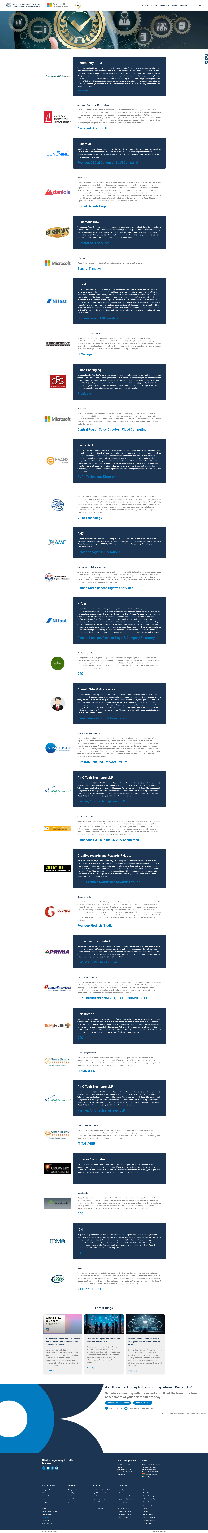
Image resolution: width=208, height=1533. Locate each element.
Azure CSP (71, 1499)
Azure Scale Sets (123, 1502)
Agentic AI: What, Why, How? (101, 1490)
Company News (47, 1502)
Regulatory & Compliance (126, 1499)
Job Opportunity (47, 1523)
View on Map (121, 1474)
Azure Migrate (122, 1490)
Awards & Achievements (49, 1499)
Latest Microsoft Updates (50, 1511)
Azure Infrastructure (99, 1499)
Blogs (44, 1508)
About (144, 5)
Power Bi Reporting (148, 1493)
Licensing (70, 1496)
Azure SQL (121, 1505)
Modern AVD (96, 1502)
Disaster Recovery (148, 1496)
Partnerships (46, 1496)
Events (44, 1505)
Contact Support (148, 1514)
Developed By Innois (159, 1531)
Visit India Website (151, 1474)
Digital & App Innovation (100, 1493)
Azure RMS (146, 1502)
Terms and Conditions (149, 1520)
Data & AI (95, 1496)
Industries (184, 5)
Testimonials (46, 1517)
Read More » (51, 1371)
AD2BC (145, 1508)
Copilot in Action (123, 1517)
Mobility (145, 1511)
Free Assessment (148, 1490)
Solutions (164, 5)
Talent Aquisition (73, 1502)
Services (153, 5)
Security (95, 1505)
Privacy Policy (147, 1523)
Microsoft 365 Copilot (124, 1514)
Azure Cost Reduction (124, 1496)
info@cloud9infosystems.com (140, 1408)
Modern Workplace (98, 1508)
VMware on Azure (123, 1493)
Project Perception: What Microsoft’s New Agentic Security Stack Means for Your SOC (144, 1341)
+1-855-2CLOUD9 (116, 1408)
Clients (174, 5)
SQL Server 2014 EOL (124, 1508)
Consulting (71, 1493)
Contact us (45, 1520)
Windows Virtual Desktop (150, 1499)
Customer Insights (148, 1505)
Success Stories (47, 1514)
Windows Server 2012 (124, 1511)
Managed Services (73, 1490)
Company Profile (47, 1490)
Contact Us (196, 5)
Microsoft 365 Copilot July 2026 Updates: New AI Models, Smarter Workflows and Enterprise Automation (63, 1341)
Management (46, 1493)
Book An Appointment (149, 1517)
